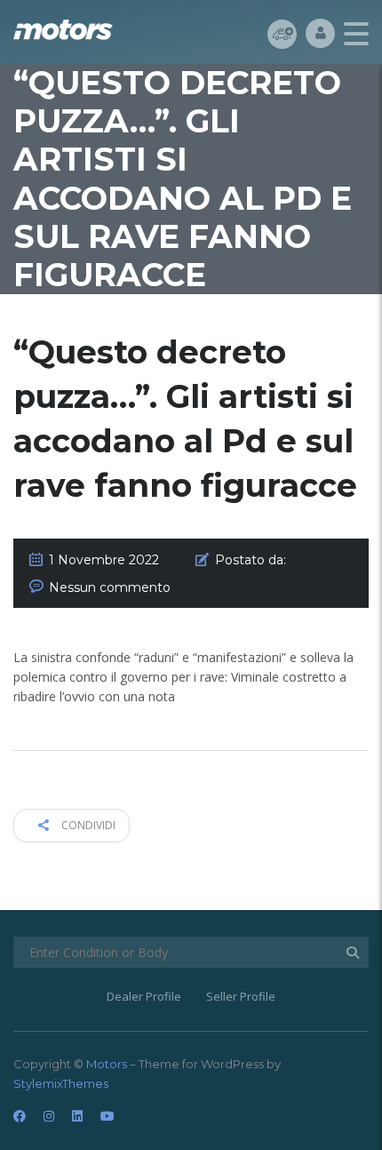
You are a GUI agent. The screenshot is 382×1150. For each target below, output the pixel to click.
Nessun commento (110, 587)
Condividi (87, 825)
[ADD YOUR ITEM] (282, 33)
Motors (106, 1064)
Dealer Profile (144, 996)
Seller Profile (240, 996)
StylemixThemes (60, 1083)
